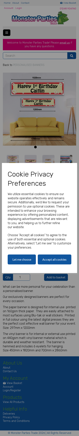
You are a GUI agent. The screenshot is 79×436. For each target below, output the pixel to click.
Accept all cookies (54, 259)
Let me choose (21, 259)
